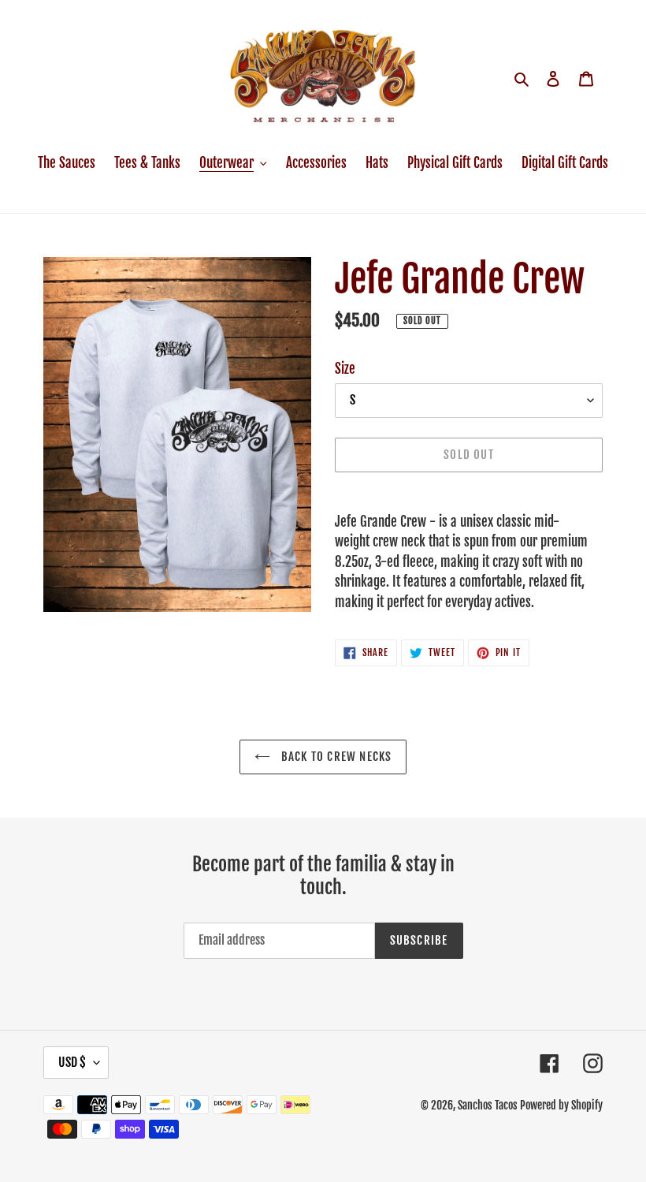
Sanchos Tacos (489, 1105)
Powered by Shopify (561, 1105)
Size (345, 368)
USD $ (72, 1062)
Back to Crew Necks (335, 756)
